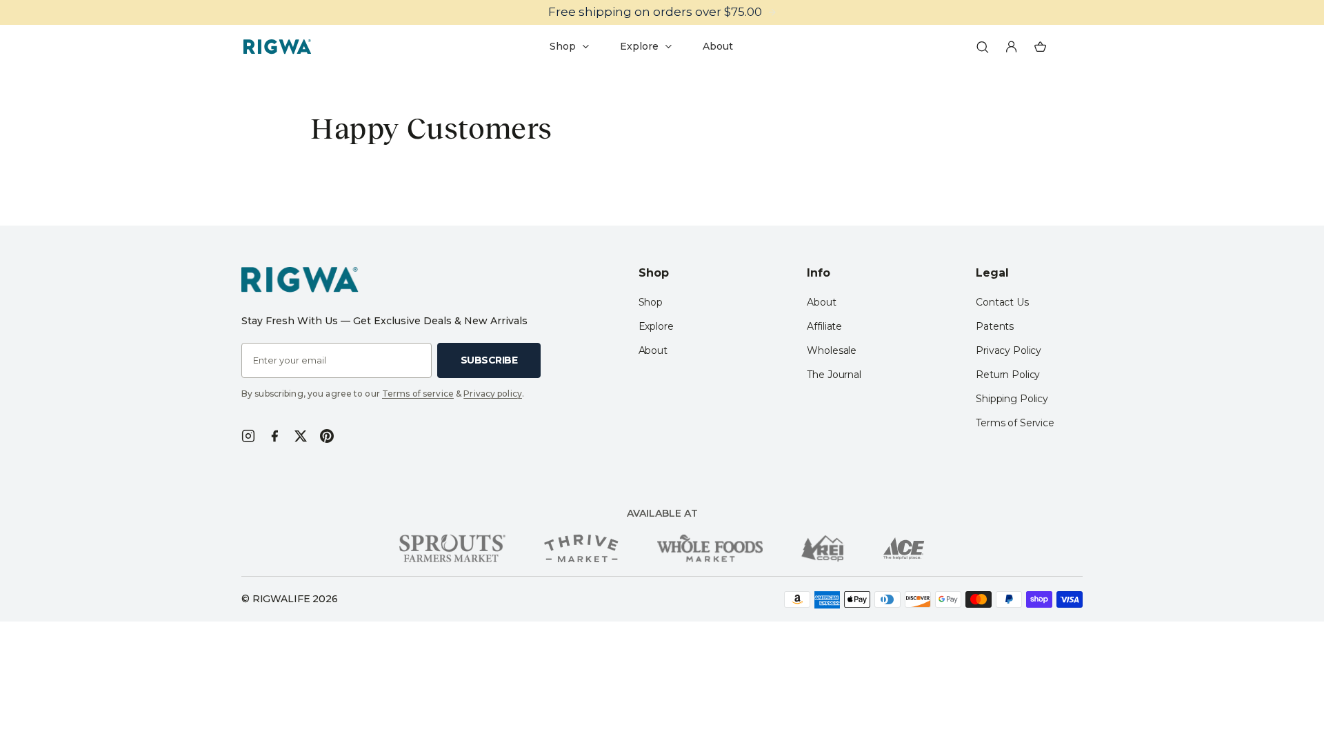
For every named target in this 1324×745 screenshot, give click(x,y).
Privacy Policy (1008, 350)
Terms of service (418, 393)
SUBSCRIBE (489, 360)
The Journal (834, 374)
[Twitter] (301, 436)
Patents (995, 326)
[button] (982, 47)
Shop (651, 302)
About (653, 350)
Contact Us (1002, 302)
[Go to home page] (277, 46)
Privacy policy (492, 393)
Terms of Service (1015, 423)
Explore (656, 326)
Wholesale (831, 350)
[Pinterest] (327, 436)
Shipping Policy (1012, 399)
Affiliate (824, 326)
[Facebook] (274, 436)
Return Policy (1008, 374)
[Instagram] (248, 436)
